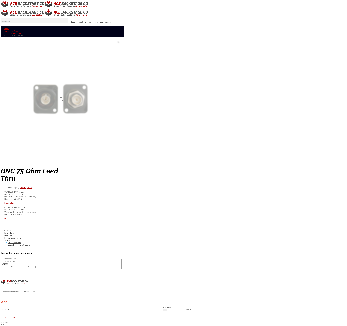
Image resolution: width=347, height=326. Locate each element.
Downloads (9, 235)
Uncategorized (26, 188)
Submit (5, 264)
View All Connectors (12, 33)
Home (6, 29)
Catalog (7, 231)
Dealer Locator (10, 233)
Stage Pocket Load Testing (19, 245)
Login (165, 310)
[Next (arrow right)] (3, 324)
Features (8, 218)
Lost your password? (9, 317)
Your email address (10, 262)
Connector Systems (12, 31)
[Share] (5, 322)
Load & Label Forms (12, 238)
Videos (7, 247)
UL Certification (14, 243)
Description (9, 203)
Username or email (9, 309)
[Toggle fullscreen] (3, 322)
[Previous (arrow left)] (1, 324)
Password (188, 309)
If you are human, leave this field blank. (18, 266)
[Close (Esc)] (7, 322)
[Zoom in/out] (1, 322)
